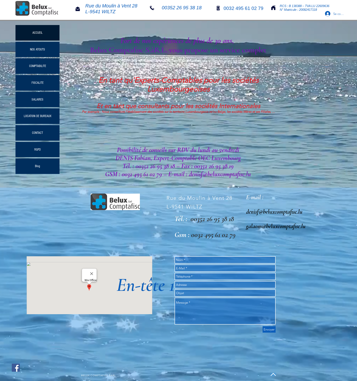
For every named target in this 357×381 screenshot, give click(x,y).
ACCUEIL (37, 33)
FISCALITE (38, 83)
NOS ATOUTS (37, 49)
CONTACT (37, 133)
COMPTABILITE (37, 66)
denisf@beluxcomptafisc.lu (274, 211)
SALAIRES (37, 99)
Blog (37, 166)
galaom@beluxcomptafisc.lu (276, 226)
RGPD (37, 149)
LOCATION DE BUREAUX (37, 116)
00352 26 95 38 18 (212, 218)
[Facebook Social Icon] (16, 368)
